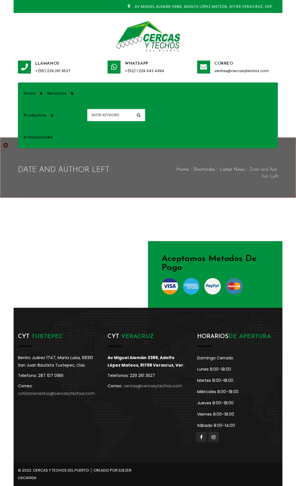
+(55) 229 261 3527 (52, 71)
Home (182, 169)
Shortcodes (204, 169)
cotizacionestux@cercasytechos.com (56, 393)
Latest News (232, 169)
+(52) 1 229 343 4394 (144, 71)
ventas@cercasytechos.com (241, 71)
